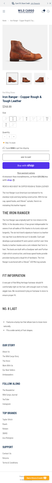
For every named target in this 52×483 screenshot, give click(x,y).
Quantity (6, 132)
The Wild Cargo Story (10, 356)
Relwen (5, 428)
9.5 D (20, 119)
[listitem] (26, 3)
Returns (5, 458)
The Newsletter (8, 390)
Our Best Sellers (8, 370)
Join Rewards (35, 3)
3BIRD (4, 433)
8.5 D (6, 119)
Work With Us (7, 365)
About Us (6, 351)
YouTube (5, 399)
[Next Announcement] (47, 3)
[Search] (48, 11)
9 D (12, 119)
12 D (6, 125)
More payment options (26, 173)
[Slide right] (47, 78)
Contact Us (6, 453)
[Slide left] (4, 78)
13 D (13, 125)
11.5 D (47, 119)
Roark (4, 424)
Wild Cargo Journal (9, 394)
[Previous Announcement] (4, 3)
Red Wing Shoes (8, 92)
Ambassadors (7, 374)
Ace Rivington (7, 438)
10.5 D (33, 119)
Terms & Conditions (10, 462)
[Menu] (3, 11)
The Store (6, 361)
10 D (26, 119)
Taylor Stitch (7, 419)
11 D (40, 119)
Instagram (6, 404)
